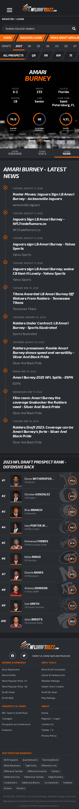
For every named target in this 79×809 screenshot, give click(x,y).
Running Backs (51, 759)
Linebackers (10, 782)
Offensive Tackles (13, 771)
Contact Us (48, 724)
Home (45, 712)
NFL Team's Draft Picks (15, 712)
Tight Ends (30, 765)
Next (71, 142)
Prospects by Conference (16, 724)
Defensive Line (11, 777)
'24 (47, 46)
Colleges (7, 718)
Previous (61, 142)
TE (70, 55)
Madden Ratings (51, 680)
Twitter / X (47, 729)
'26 (29, 46)
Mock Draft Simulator (54, 669)
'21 (74, 46)
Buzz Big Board (10, 669)
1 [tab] (32, 140)
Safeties (67, 782)
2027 (19, 46)
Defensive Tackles (34, 777)
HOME (7, 37)
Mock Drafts (9, 675)
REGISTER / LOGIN (13, 18)
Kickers (8, 788)
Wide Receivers (12, 765)
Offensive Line (49, 765)
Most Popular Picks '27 (14, 680)
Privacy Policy (49, 735)
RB (46, 55)
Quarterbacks (30, 759)
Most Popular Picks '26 (14, 686)
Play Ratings (49, 697)
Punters (21, 788)
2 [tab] (39, 140)
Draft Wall (8, 697)
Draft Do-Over (49, 692)
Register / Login (51, 718)
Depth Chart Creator (53, 686)
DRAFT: (6, 46)
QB (33, 55)
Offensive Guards (37, 771)
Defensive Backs (31, 782)
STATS (42, 153)
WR (58, 55)
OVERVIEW (15, 153)
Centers (55, 771)
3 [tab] (47, 140)
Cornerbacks (51, 782)
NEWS (67, 153)
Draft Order (8, 692)
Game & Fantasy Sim (53, 675)
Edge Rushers (55, 777)
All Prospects (11, 759)
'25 (38, 46)
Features (7, 729)
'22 (66, 46)
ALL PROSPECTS (13, 55)
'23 (57, 46)
